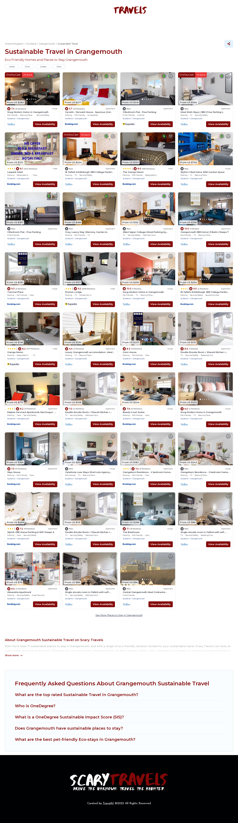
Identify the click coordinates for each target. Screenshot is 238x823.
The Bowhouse (131, 532)
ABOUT (188, 25)
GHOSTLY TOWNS (122, 25)
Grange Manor (15, 352)
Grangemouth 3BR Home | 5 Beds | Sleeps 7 (205, 232)
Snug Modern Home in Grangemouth (27, 112)
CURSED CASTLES (151, 25)
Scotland (11, 118)
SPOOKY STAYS (63, 25)
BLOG (173, 25)
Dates (12, 66)
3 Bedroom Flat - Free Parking (139, 112)
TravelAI (108, 803)
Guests (43, 66)
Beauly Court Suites (134, 412)
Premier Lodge (73, 292)
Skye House (13, 472)
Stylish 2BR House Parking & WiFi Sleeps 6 (30, 532)
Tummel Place (15, 292)
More (59, 66)
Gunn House (129, 352)
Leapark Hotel (15, 172)
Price (27, 66)
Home (43, 25)
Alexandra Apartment (19, 592)
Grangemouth (23, 118)
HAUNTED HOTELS (92, 25)
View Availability (45, 124)
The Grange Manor (133, 172)
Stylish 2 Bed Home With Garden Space (203, 172)
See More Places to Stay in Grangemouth (119, 615)
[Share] (228, 44)
